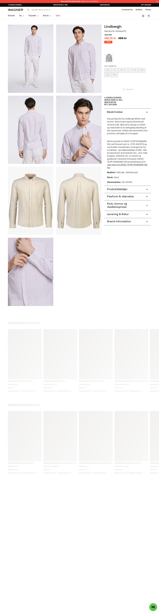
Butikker (139, 10)
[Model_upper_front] (78, 59)
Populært (32, 16)
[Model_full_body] (30, 59)
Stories (148, 10)
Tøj (20, 16)
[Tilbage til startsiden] (15, 10)
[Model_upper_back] (30, 130)
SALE (58, 16)
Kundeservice (127, 10)
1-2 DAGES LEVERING (15, 5)
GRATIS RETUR (105, 5)
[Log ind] (143, 15)
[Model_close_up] (78, 130)
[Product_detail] (30, 272)
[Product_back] (78, 201)
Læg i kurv (129, 89)
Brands (46, 16)
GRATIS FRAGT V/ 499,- (60, 5)
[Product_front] (30, 201)
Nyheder (11, 16)
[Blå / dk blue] (109, 58)
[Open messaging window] (153, 607)
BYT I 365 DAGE (146, 5)
